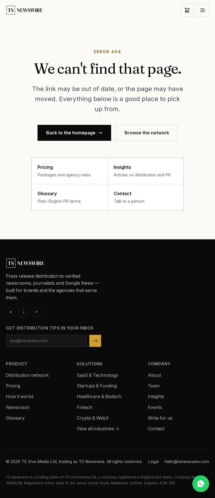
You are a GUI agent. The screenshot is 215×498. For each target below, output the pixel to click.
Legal (153, 461)
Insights (156, 396)
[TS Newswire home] (25, 10)
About (154, 375)
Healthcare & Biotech (99, 396)
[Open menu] (202, 10)
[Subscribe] (95, 341)
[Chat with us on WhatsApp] (200, 483)
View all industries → (98, 428)
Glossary (15, 418)
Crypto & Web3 (92, 418)
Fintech (84, 407)
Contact (156, 428)
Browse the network (147, 132)
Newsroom (17, 407)
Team (154, 386)
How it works (20, 396)
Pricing (13, 386)
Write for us (160, 418)
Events (155, 407)
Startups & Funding (97, 386)
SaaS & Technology (97, 375)
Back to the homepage (70, 132)
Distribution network (27, 375)
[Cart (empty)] (187, 10)
